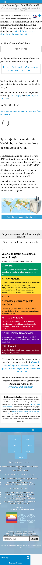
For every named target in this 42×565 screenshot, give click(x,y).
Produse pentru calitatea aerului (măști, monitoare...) (20, 499)
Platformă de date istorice (19, 503)
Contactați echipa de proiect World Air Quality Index (20, 467)
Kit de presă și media (20, 470)
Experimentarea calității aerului (19, 482)
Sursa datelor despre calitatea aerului (19, 492)
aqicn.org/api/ (16, 95)
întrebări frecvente (20, 488)
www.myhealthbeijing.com (20, 387)
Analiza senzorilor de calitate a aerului (20, 484)
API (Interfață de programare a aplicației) (19, 502)
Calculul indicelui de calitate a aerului (19, 494)
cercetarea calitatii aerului (19, 474)
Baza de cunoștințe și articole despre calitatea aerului (20, 479)
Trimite (34, 538)
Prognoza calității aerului (19, 496)
